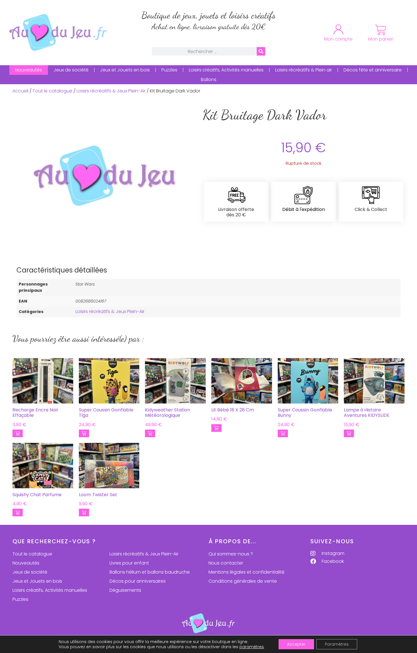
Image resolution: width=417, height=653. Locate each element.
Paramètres (337, 644)
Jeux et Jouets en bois (125, 70)
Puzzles (169, 70)
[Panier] (380, 30)
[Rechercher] (261, 51)
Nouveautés (28, 70)
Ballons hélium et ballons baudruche (149, 572)
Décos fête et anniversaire (373, 70)
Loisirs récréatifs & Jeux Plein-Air (111, 91)
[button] (17, 433)
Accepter (296, 644)
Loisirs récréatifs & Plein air (303, 70)
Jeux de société (71, 70)
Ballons (208, 79)
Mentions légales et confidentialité (246, 572)
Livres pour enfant (129, 563)
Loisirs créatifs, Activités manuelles (226, 70)
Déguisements (125, 590)
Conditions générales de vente (242, 581)
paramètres (251, 646)
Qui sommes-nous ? (230, 554)
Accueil (20, 91)
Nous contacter (225, 563)
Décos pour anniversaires (137, 581)
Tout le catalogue (52, 91)
